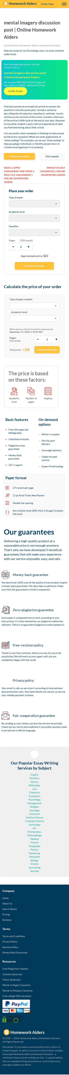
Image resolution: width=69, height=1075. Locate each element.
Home (5, 898)
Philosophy (34, 785)
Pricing (6, 914)
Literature (34, 813)
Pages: (13, 337)
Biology (34, 860)
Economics (34, 796)
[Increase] (56, 339)
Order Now (47, 3)
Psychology (35, 799)
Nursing (34, 871)
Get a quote (52, 156)
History (34, 781)
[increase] (28, 246)
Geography (34, 846)
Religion (34, 806)
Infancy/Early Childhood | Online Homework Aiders (52, 171)
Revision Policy (10, 947)
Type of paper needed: (21, 299)
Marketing (34, 853)
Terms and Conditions (13, 936)
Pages (12, 240)
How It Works (9, 909)
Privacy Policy (9, 941)
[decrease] (13, 246)
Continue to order (19, 156)
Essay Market (11, 45)
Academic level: (19, 312)
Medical (34, 838)
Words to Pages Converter (16, 985)
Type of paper (16, 197)
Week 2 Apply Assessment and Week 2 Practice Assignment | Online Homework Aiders (19, 174)
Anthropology (34, 835)
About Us (7, 903)
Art (34, 828)
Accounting (34, 867)
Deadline (13, 226)
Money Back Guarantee (14, 952)
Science (34, 863)
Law (34, 788)
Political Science (34, 817)
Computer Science (34, 821)
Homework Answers (50, 45)
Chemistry (34, 792)
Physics (34, 849)
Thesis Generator (11, 979)
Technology (34, 824)
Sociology (35, 810)
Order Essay (15, 91)
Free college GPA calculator (16, 996)
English (34, 774)
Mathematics (34, 831)
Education (34, 856)
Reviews (6, 919)
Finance (34, 842)
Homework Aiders (29, 45)
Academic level (17, 211)
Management (34, 803)
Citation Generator (12, 974)
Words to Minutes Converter (17, 990)
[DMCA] (12, 1019)
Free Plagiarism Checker (15, 968)
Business (34, 778)
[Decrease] (38, 339)
